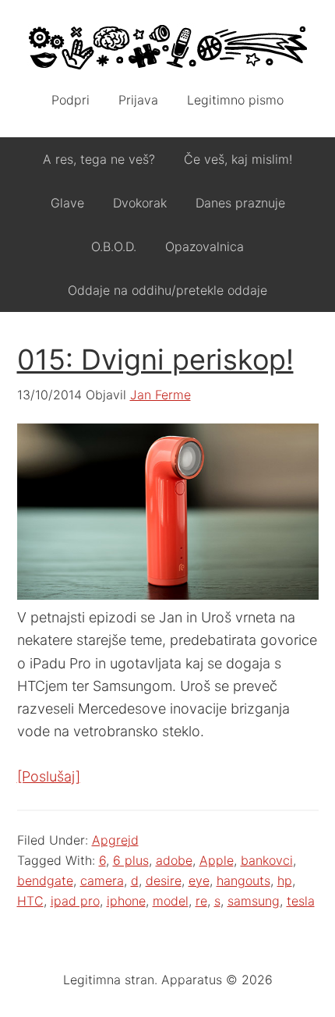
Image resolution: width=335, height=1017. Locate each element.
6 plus (131, 860)
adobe (174, 860)
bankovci (267, 860)
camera (102, 880)
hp (284, 880)
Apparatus (168, 46)
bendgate (45, 880)
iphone (126, 901)
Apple (216, 860)
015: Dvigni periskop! (155, 359)
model (171, 901)
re (201, 901)
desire (164, 880)
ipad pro (75, 901)
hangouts (243, 880)
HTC (30, 901)
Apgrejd (115, 840)
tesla (301, 901)
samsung (253, 901)
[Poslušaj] (48, 776)
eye (199, 880)
